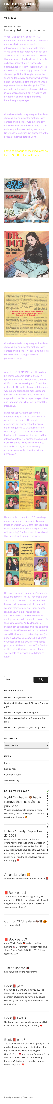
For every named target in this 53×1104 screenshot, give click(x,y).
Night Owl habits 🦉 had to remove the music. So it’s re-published (24, 801)
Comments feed (12, 774)
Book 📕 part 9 (14, 986)
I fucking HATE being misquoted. (25, 30)
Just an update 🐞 (17, 968)
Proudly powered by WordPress (18, 1097)
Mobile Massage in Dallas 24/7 (19, 697)
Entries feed (10, 769)
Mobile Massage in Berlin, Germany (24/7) (25, 727)
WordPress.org (11, 780)
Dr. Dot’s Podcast (16, 791)
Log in (7, 763)
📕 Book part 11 (15, 892)
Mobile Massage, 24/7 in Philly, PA (21, 712)
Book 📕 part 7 (14, 1039)
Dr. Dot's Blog (20, 4)
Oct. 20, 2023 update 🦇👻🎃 (25, 921)
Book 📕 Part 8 (15, 1018)
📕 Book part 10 (15, 939)
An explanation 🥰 (17, 874)
